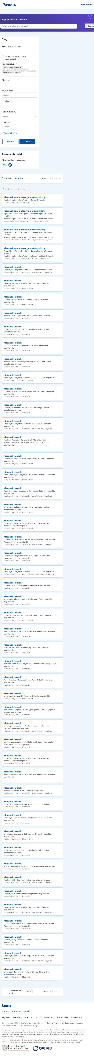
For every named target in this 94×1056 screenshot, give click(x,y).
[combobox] (20, 50)
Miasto (5, 80)
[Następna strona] (60, 178)
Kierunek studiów (9, 64)
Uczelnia (5, 101)
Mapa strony (76, 1017)
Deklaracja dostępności (23, 1017)
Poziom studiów (9, 112)
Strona (45, 178)
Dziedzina (6, 122)
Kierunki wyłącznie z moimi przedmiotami (15, 57)
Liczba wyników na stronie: (15, 991)
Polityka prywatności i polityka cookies (52, 1017)
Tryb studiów (7, 90)
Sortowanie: (7, 178)
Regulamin (6, 1017)
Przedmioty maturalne (11, 46)
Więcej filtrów (9, 133)
